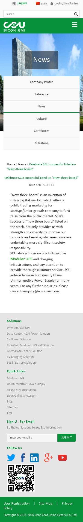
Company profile (41, 82)
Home (11, 164)
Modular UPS (15, 378)
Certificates (41, 131)
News (41, 106)
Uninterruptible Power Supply (26, 384)
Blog (10, 401)
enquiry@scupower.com (41, 291)
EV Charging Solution (20, 357)
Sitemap (12, 407)
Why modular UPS (18, 328)
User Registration (16, 503)
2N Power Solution (19, 339)
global (44, 3)
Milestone (41, 143)
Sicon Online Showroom (22, 396)
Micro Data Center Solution (24, 351)
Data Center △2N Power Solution (28, 334)
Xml (9, 413)
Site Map (45, 503)
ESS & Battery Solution (21, 363)
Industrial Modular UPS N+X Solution (30, 345)
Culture (41, 119)
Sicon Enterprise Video (21, 390)
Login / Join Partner (67, 3)
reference (41, 94)
